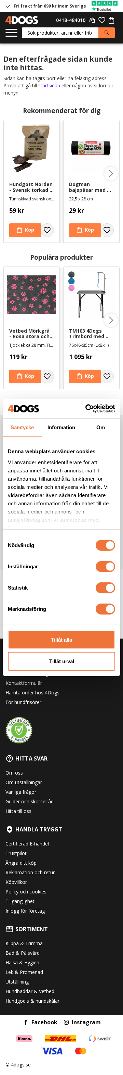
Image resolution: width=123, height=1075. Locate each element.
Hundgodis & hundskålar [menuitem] (32, 1001)
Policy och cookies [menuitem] (25, 891)
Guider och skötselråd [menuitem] (29, 801)
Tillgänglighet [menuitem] (20, 901)
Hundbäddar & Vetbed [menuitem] (29, 991)
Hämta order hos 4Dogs (32, 692)
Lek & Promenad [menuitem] (24, 972)
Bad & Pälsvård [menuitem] (22, 953)
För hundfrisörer (23, 702)
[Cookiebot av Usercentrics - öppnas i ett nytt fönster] (86, 408)
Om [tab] (100, 427)
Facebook (44, 1022)
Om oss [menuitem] (14, 772)
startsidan (49, 85)
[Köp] (25, 230)
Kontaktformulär (23, 683)
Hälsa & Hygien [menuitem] (22, 962)
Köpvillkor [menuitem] (16, 882)
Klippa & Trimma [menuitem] (24, 943)
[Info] (25, 376)
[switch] (105, 566)
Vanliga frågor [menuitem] (20, 792)
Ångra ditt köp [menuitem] (21, 863)
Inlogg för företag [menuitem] (25, 910)
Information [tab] (61, 427)
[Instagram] (66, 1022)
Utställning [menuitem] (17, 981)
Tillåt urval (61, 661)
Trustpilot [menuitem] (16, 853)
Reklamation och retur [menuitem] (30, 872)
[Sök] (106, 32)
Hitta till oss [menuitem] (18, 811)
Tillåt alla (61, 640)
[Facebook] (25, 1022)
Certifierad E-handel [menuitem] (27, 843)
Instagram (86, 1022)
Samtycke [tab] (22, 427)
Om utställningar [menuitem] (23, 782)
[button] (11, 33)
